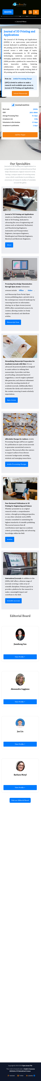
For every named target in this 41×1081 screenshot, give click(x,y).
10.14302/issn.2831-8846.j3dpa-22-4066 (18, 861)
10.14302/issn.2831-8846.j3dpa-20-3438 (18, 918)
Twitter (21, 1075)
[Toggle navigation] (36, 12)
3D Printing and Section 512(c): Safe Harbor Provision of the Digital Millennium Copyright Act (18, 960)
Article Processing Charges (16, 464)
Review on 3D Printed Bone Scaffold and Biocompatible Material (20, 902)
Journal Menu (20, 21)
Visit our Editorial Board (20, 800)
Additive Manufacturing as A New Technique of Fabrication (17, 1018)
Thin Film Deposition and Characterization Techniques (15, 846)
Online (30, 290)
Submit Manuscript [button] (20, 93)
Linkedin (30, 1075)
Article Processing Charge (22, 79)
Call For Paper (20, 135)
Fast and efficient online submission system (14, 1041)
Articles (9, 539)
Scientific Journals (13, 601)
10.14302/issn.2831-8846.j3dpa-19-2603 (18, 977)
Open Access (11, 400)
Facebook (12, 1075)
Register (8, 12)
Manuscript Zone (13, 322)
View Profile (19, 657)
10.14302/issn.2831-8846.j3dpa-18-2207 (18, 1034)
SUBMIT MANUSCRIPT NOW (15, 1047)
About (9, 245)
